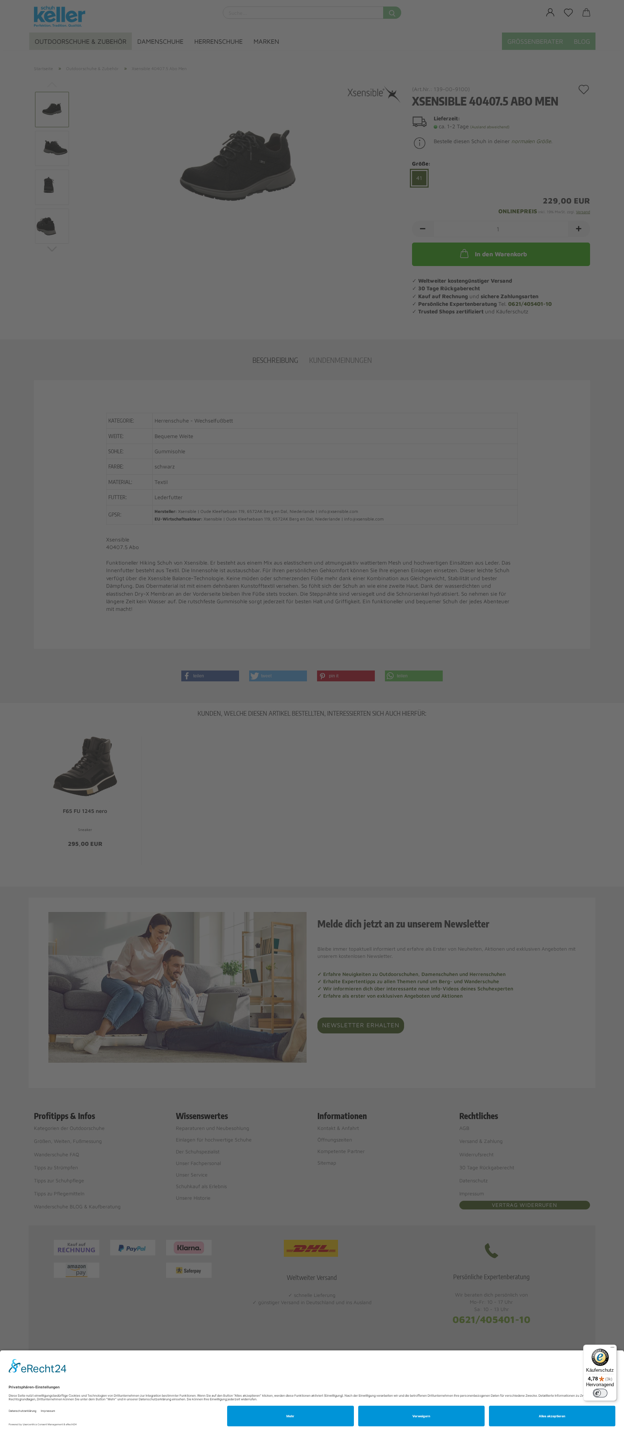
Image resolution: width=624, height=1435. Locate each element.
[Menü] (612, 1349)
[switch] (600, 1393)
